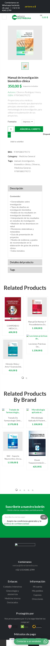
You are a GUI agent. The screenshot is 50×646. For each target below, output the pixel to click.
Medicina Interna (12, 598)
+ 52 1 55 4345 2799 (11, 9)
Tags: (10, 161)
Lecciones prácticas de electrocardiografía (37, 345)
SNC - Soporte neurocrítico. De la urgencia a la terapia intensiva (13, 457)
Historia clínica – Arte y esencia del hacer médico (13, 365)
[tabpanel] (13, 336)
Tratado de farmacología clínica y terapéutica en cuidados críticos (13, 419)
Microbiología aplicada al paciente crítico (37, 419)
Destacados (12, 602)
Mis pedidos (37, 591)
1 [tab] (23, 378)
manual (17, 161)
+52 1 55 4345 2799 (25, 569)
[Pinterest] (21, 179)
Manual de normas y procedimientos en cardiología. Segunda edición (37, 323)
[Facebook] (10, 179)
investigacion (28, 161)
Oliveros (36, 164)
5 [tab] (32, 490)
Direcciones (37, 599)
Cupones (37, 595)
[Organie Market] (25, 545)
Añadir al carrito (29, 129)
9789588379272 (22, 171)
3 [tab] (24, 490)
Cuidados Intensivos (12, 586)
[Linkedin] (35, 531)
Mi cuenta (37, 586)
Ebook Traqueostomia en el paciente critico (37, 461)
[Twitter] (15, 179)
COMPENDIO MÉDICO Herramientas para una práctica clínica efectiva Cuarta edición (12, 327)
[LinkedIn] (26, 179)
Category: (13, 156)
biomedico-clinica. (22, 164)
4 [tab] (28, 490)
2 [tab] (26, 378)
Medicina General (22, 168)
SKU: (10, 152)
